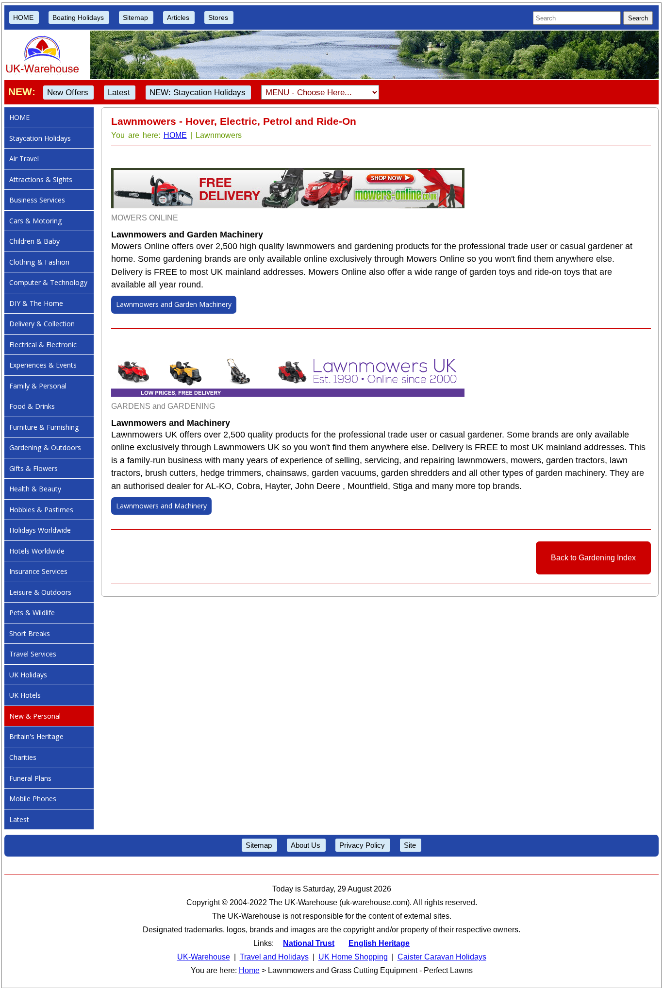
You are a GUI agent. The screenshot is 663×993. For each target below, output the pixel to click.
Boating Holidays (78, 17)
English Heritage (379, 943)
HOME (23, 17)
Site (410, 845)
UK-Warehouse (203, 957)
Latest (119, 92)
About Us (305, 845)
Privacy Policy (362, 845)
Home (249, 970)
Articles (178, 17)
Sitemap (135, 17)
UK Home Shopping (353, 957)
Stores (218, 17)
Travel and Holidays (274, 957)
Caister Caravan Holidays (442, 957)
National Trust (308, 943)
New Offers (67, 92)
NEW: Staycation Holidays (197, 92)
